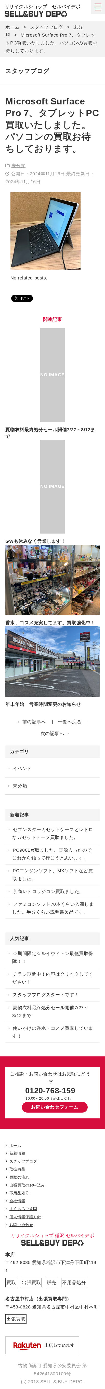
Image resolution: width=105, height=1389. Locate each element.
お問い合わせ (21, 1225)
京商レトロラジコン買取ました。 (48, 891)
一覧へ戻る (70, 722)
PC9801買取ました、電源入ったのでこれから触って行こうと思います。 (51, 854)
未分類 (18, 165)
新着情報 (17, 1153)
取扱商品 (17, 1169)
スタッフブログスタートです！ (46, 994)
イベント (22, 768)
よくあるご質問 (23, 1209)
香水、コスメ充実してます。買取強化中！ (50, 622)
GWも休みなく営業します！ (35, 541)
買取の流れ (19, 1177)
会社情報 (17, 1201)
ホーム (12, 27)
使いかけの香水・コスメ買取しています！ (52, 1032)
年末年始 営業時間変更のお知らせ (43, 704)
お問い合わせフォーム (54, 1107)
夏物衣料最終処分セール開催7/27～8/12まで (50, 1011)
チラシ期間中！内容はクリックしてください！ (52, 978)
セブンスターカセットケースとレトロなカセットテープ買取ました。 (52, 833)
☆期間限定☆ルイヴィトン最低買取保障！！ (52, 957)
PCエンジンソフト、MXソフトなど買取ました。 (52, 874)
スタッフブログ (46, 27)
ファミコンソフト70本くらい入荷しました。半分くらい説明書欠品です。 (53, 908)
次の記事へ (52, 733)
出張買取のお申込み (27, 1185)
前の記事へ (34, 722)
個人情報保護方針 (25, 1217)
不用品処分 (19, 1193)
